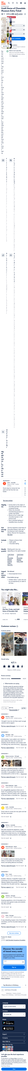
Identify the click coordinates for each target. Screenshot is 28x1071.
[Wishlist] (13, 3)
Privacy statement (5, 978)
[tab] (11, 985)
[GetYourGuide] (3, 3)
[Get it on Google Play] (8, 1023)
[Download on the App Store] (8, 1028)
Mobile (4, 1019)
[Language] (21, 3)
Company (5, 1038)
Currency (5, 1011)
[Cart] (17, 3)
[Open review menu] (25, 717)
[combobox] (14, 710)
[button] (7, 14)
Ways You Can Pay (7, 1044)
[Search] (9, 3)
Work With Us (6, 1041)
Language (5, 1003)
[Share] (25, 14)
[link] (11, 607)
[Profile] (25, 3)
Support (4, 1034)
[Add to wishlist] (19, 593)
